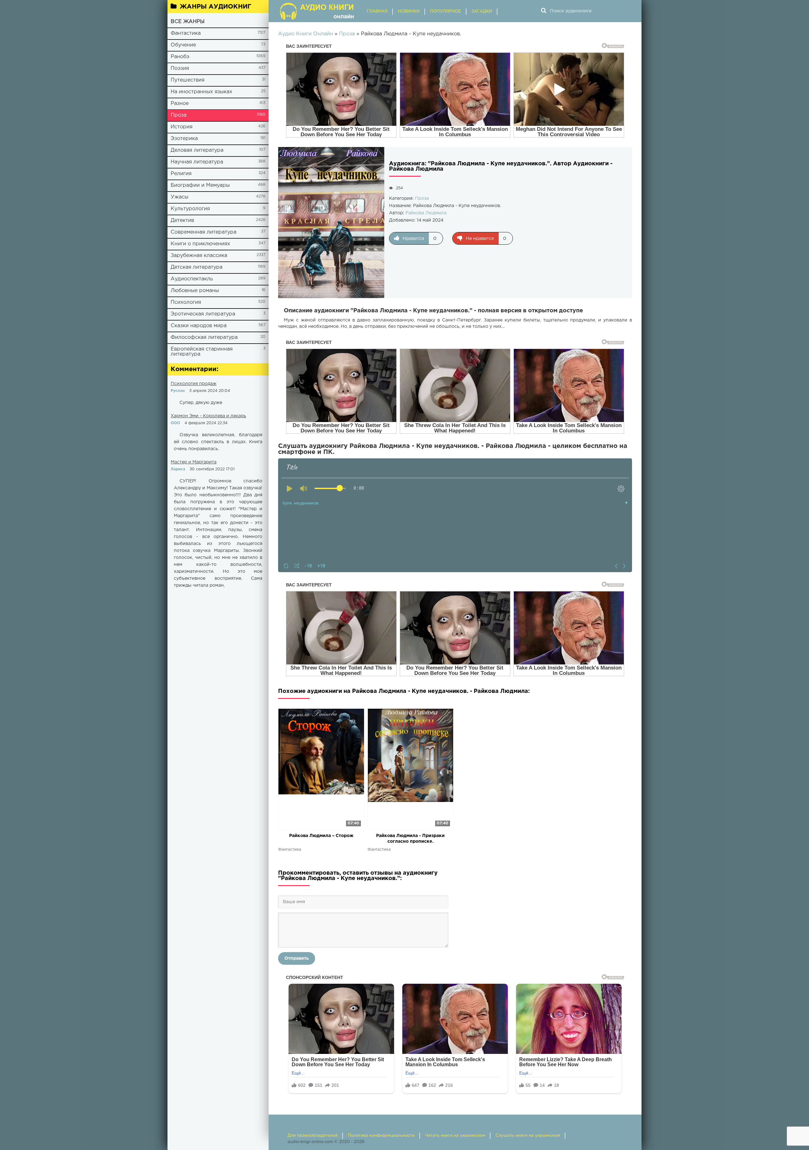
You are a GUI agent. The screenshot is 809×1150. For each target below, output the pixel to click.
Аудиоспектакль (192, 279)
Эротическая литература (203, 314)
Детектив (182, 220)
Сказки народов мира (199, 325)
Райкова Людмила (426, 213)
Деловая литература (197, 150)
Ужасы (179, 197)
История (181, 127)
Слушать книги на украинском (528, 1135)
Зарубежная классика (199, 255)
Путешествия (187, 80)
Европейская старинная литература (202, 352)
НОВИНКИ (409, 11)
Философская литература (204, 337)
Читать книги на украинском (455, 1135)
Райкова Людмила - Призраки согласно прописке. (410, 838)
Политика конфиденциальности (381, 1135)
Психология (186, 302)
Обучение (183, 45)
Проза (178, 115)
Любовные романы (195, 290)
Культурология (190, 208)
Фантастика (186, 33)
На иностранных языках (201, 91)
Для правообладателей (313, 1135)
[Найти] (543, 11)
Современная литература (203, 232)
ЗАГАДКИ (481, 11)
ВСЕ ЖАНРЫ (187, 21)
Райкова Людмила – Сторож (321, 836)
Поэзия (180, 68)
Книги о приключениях (200, 244)
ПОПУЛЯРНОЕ (445, 11)
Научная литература (197, 162)
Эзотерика (184, 138)
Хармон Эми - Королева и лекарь (208, 416)
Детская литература (196, 267)
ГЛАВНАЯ (377, 11)
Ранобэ (180, 56)
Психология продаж (193, 384)
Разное (180, 103)
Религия (181, 173)
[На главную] (317, 11)
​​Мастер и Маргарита (193, 462)
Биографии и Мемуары (200, 185)
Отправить (296, 958)
